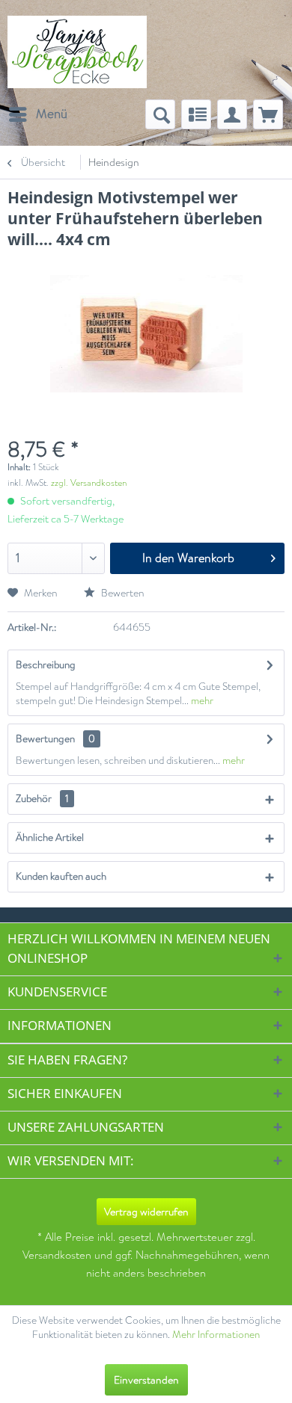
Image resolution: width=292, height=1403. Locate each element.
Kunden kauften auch (61, 876)
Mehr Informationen (216, 1335)
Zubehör (42, 799)
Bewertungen (45, 739)
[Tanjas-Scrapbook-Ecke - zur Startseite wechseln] (77, 52)
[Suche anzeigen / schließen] (160, 114)
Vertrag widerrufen (146, 1211)
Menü (51, 114)
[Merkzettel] (196, 114)
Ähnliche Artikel (50, 837)
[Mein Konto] (232, 114)
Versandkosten (56, 1255)
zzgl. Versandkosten (89, 483)
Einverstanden (146, 1379)
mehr (201, 701)
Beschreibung (46, 665)
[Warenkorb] (268, 114)
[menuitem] (37, 114)
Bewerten (122, 592)
